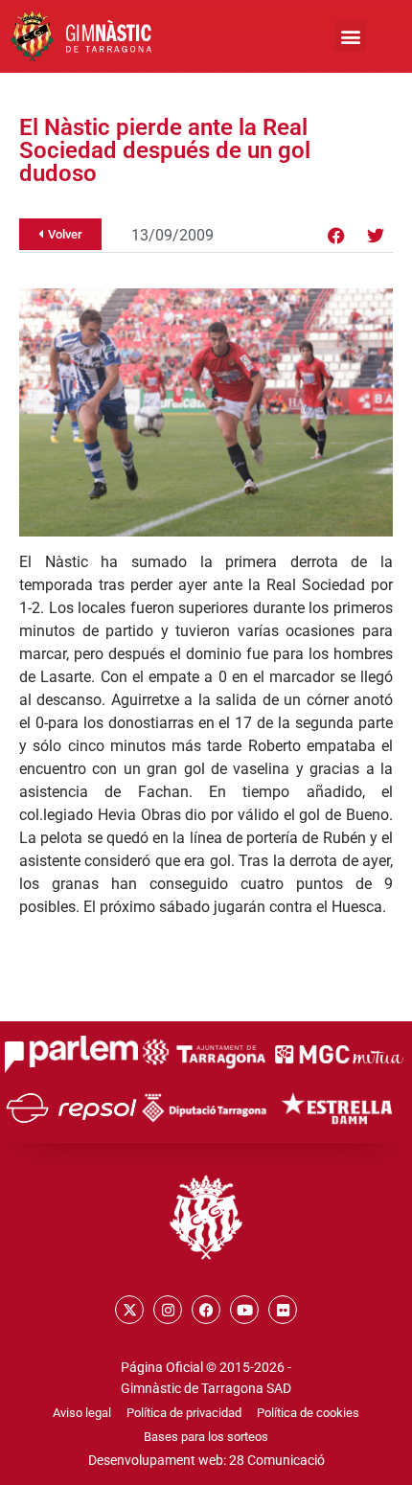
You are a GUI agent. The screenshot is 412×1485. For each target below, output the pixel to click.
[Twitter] (375, 235)
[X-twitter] (129, 1309)
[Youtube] (244, 1309)
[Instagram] (167, 1309)
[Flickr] (282, 1309)
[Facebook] (336, 235)
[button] (350, 36)
